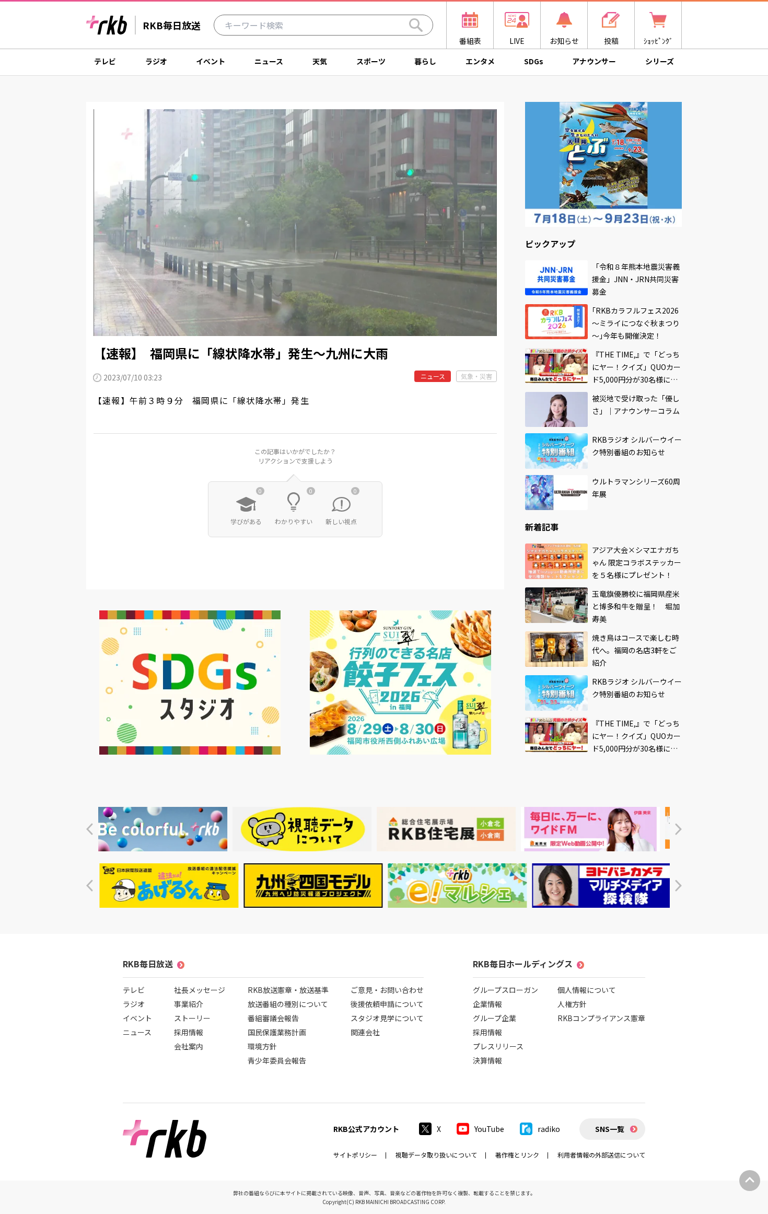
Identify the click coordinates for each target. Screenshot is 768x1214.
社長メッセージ (199, 990)
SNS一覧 (609, 1129)
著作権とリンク (517, 1154)
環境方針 (262, 1046)
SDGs (533, 61)
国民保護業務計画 (277, 1032)
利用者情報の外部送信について (601, 1154)
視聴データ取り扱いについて (436, 1154)
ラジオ (156, 61)
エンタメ (480, 61)
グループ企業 (494, 1018)
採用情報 (188, 1032)
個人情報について (586, 990)
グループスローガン (505, 990)
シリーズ (659, 61)
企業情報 (487, 1004)
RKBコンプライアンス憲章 (601, 1018)
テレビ (105, 61)
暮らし (425, 61)
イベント (210, 61)
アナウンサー (594, 61)
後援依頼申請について (387, 1004)
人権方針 (572, 1004)
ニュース (268, 61)
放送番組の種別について (288, 1004)
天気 (319, 61)
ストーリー (192, 1018)
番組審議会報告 (273, 1018)
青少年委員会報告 (277, 1060)
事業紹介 (188, 1004)
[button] (89, 829)
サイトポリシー (355, 1154)
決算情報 (487, 1060)
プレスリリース (498, 1046)
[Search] (416, 25)
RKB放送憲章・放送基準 (288, 990)
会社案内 (188, 1046)
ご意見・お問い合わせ (387, 990)
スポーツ (371, 61)
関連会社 (365, 1032)
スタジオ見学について (387, 1018)
